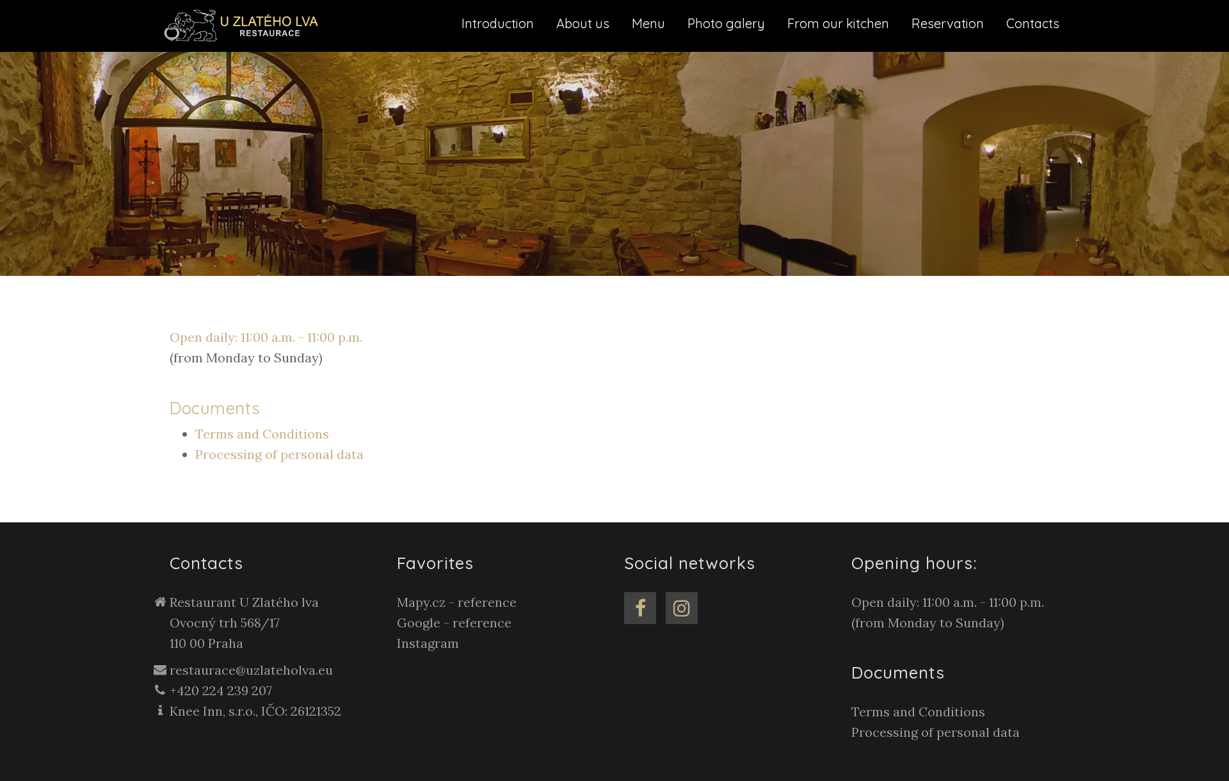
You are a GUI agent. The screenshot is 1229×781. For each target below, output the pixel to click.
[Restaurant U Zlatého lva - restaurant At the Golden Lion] (245, 25)
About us (582, 23)
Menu (648, 23)
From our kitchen (838, 23)
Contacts (1032, 23)
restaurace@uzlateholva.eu (251, 670)
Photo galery (726, 23)
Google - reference (454, 623)
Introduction (498, 23)
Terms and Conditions (262, 434)
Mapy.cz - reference (457, 602)
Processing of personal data (279, 454)
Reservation (948, 23)
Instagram (428, 643)
